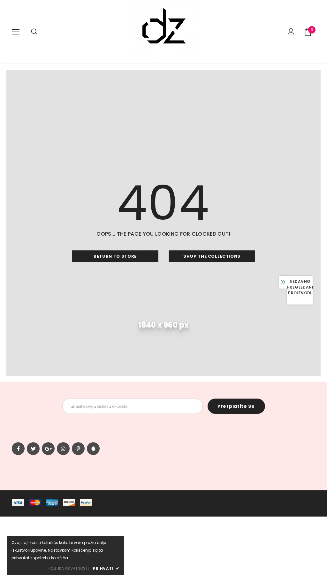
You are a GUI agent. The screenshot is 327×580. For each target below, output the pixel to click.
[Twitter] (33, 448)
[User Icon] (291, 31)
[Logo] (163, 31)
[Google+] (48, 448)
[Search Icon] (34, 32)
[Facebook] (18, 448)
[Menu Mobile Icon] (15, 32)
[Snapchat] (93, 448)
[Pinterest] (78, 448)
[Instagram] (63, 448)
